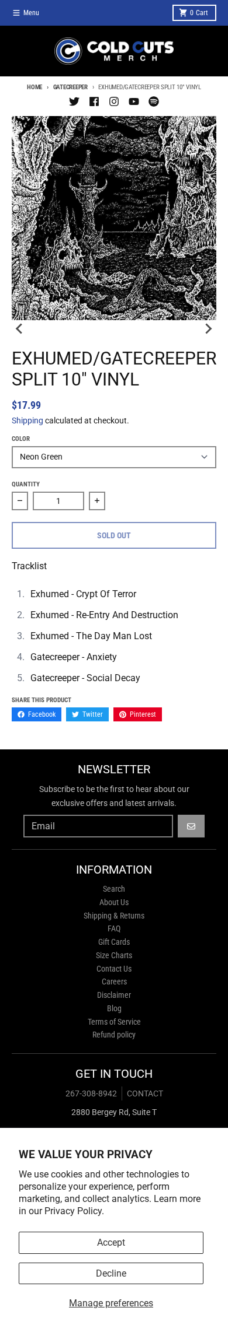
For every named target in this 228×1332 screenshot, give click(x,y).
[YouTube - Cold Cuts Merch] (133, 101)
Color (21, 439)
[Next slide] (208, 328)
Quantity (26, 484)
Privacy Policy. (74, 1211)
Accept (111, 1242)
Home (34, 87)
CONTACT (145, 1093)
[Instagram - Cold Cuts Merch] (114, 101)
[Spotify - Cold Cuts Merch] (153, 101)
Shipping (27, 420)
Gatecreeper (70, 87)
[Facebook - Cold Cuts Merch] (94, 101)
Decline (111, 1273)
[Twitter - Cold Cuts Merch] (74, 101)
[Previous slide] (20, 328)
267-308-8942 (91, 1093)
